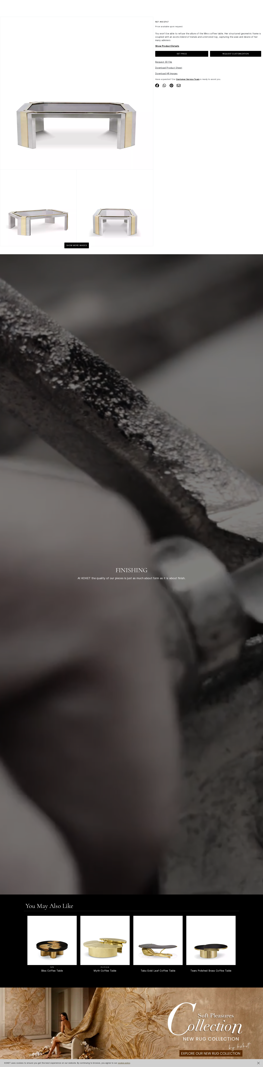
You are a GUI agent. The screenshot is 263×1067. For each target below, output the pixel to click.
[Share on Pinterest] (171, 85)
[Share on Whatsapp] (164, 85)
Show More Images (76, 245)
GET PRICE (182, 54)
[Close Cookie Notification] (258, 1063)
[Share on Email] (179, 85)
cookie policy (124, 1063)
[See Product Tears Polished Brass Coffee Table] (211, 940)
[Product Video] (131, 1033)
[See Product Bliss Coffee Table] (52, 940)
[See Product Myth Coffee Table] (105, 940)
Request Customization (236, 54)
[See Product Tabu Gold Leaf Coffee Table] (158, 940)
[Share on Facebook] (157, 85)
